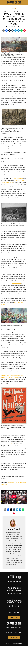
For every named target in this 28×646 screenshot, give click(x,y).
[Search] (26, 3)
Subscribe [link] (14, 637)
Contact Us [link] (14, 617)
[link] (14, 3)
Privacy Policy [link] (14, 627)
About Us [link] (8, 627)
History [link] (14, 8)
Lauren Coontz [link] (18, 26)
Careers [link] (20, 627)
